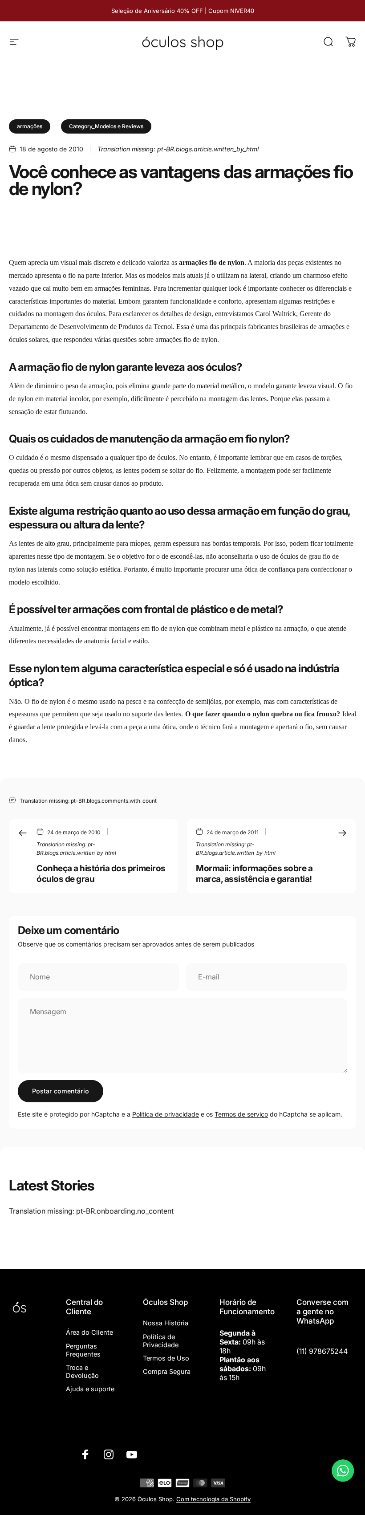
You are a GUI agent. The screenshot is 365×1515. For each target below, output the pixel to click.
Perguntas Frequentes (83, 1350)
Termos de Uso (166, 1358)
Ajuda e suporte (90, 1389)
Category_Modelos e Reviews (106, 126)
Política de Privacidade (160, 1341)
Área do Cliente (89, 1332)
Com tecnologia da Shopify (213, 1499)
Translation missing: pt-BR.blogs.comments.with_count (88, 800)
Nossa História (165, 1323)
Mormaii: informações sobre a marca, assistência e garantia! (254, 873)
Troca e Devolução (82, 1372)
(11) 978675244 (322, 1351)
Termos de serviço (241, 1114)
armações (29, 126)
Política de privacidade (165, 1114)
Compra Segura (167, 1372)
